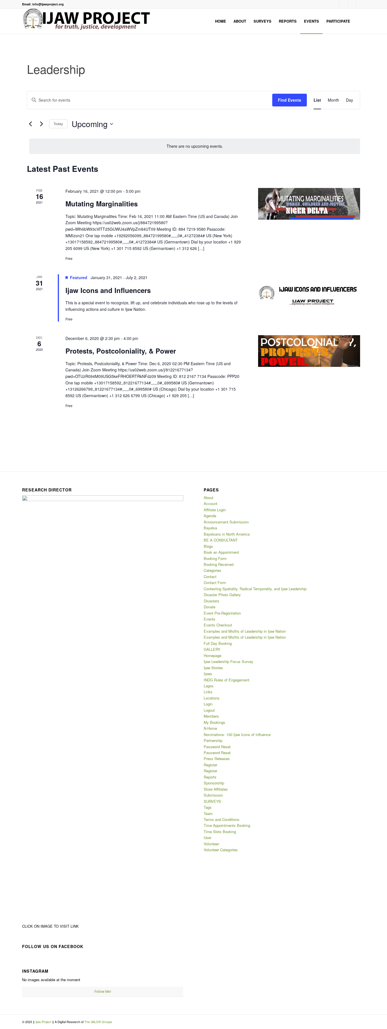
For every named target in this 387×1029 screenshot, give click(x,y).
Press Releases (217, 758)
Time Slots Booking (220, 831)
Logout (209, 710)
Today (58, 123)
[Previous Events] (30, 124)
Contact (210, 576)
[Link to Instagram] (343, 4)
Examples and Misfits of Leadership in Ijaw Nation (245, 631)
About (208, 497)
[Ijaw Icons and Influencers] (309, 290)
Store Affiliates (216, 789)
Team (208, 813)
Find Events (289, 100)
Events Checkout (218, 625)
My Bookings (214, 722)
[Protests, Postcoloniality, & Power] (309, 351)
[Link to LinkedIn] (352, 4)
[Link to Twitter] (360, 4)
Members (211, 716)
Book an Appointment (221, 552)
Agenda (210, 515)
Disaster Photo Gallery (222, 594)
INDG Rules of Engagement (226, 680)
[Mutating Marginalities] (309, 204)
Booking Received (218, 564)
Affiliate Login (215, 509)
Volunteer (211, 843)
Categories (212, 570)
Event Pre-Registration (222, 613)
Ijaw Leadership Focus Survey (228, 661)
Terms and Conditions (221, 819)
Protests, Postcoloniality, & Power (120, 351)
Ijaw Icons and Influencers (108, 290)
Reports (210, 777)
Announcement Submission (226, 522)
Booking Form (215, 558)
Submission (213, 795)
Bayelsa (210, 527)
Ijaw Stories (213, 667)
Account (210, 503)
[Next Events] (41, 124)
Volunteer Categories (221, 849)
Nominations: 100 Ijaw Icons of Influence (237, 734)
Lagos (209, 685)
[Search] (359, 21)
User (207, 837)
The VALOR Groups (98, 1021)
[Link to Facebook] (335, 4)
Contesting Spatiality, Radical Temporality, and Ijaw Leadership (255, 588)
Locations (212, 698)
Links (208, 691)
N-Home (210, 728)
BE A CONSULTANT (221, 540)
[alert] (194, 146)
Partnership (213, 740)
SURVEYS (212, 801)
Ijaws (208, 673)
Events (209, 619)
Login (208, 704)
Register (210, 764)
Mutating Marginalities (101, 203)
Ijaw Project (43, 1021)
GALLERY (212, 649)
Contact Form (215, 582)
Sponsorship (214, 783)
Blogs (208, 546)
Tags (208, 807)
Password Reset (217, 746)
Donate (209, 606)
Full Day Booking (218, 643)
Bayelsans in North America (227, 534)
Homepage (212, 655)
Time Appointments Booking (227, 825)
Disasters (211, 601)
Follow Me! (102, 991)
